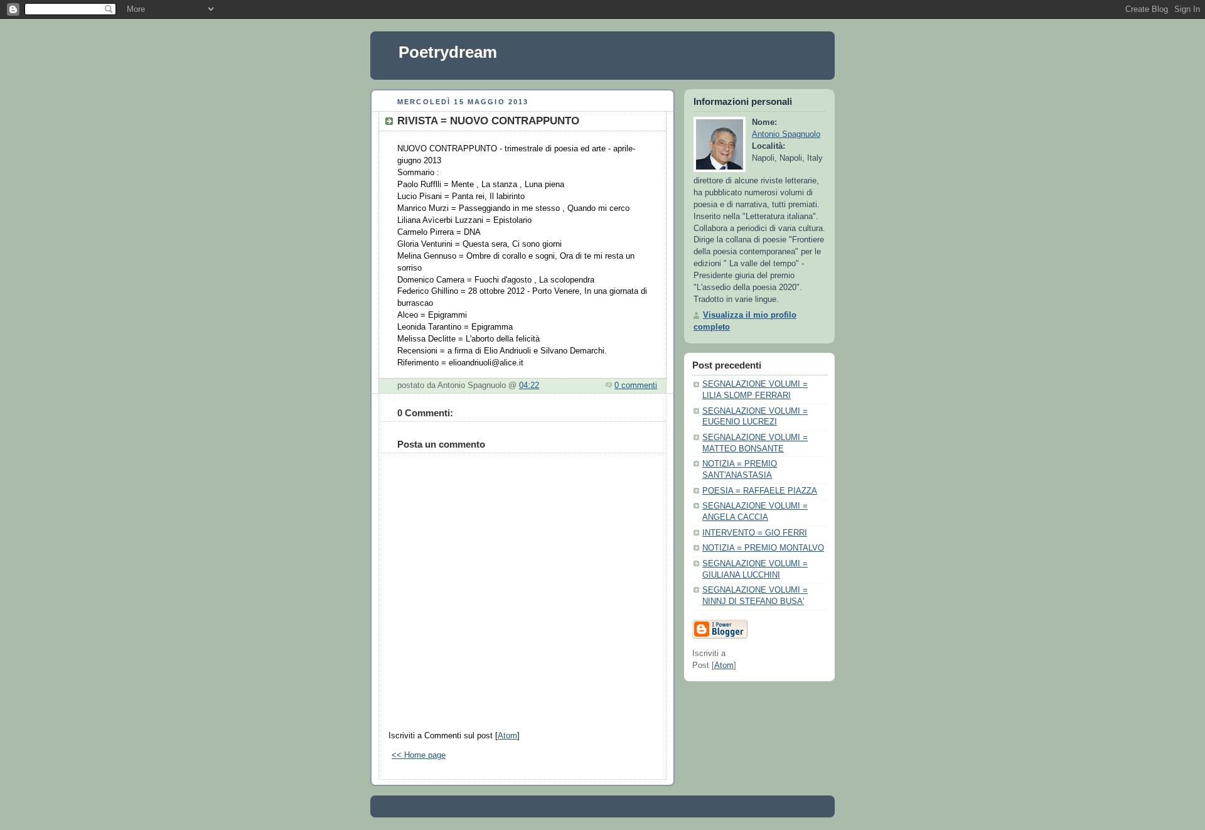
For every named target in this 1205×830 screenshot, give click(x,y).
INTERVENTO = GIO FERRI (754, 533)
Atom (507, 735)
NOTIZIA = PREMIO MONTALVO (763, 548)
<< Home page (419, 755)
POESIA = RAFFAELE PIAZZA (759, 491)
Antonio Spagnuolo (786, 134)
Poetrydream (448, 52)
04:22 (529, 385)
